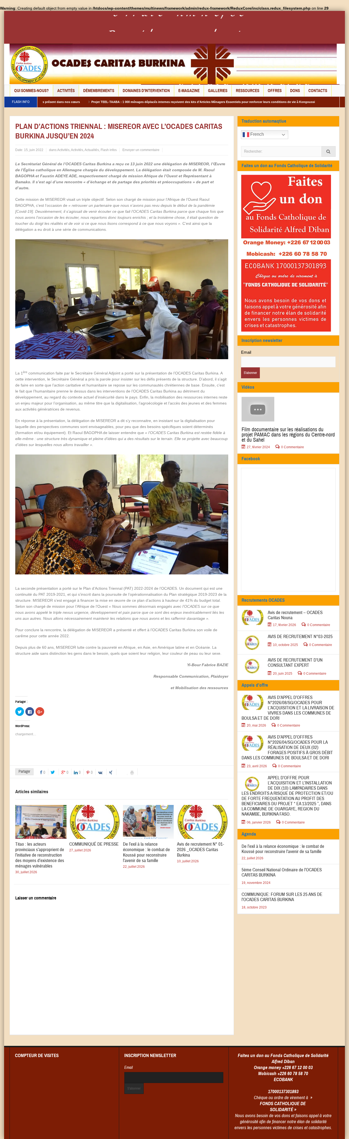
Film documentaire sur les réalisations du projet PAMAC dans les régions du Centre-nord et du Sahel (288, 434)
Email (246, 352)
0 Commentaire (292, 447)
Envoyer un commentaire (141, 150)
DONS (295, 90)
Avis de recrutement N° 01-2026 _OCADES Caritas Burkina (200, 849)
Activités (66, 90)
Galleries (217, 90)
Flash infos (109, 150)
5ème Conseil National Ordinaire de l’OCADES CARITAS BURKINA (282, 872)
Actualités (92, 150)
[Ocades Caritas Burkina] (173, 63)
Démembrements (98, 90)
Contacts (317, 90)
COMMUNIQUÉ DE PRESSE (94, 844)
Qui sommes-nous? (31, 90)
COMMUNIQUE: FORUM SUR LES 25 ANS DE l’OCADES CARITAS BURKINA (282, 897)
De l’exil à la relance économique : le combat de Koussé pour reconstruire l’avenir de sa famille (146, 852)
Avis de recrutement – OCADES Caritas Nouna (295, 615)
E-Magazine (189, 90)
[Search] (328, 151)
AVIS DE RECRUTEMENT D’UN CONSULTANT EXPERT (295, 662)
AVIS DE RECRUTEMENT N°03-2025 (300, 636)
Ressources (247, 90)
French (256, 134)
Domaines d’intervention (146, 90)
